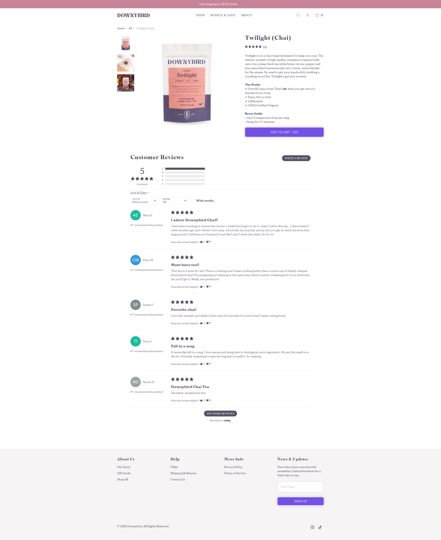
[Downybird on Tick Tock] (320, 527)
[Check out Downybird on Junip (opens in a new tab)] (227, 420)
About (246, 15)
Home (121, 28)
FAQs (174, 467)
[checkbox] (205, 200)
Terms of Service (235, 473)
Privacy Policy (233, 467)
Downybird (134, 526)
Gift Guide (123, 473)
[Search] (298, 15)
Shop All (122, 479)
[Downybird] (133, 15)
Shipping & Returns (184, 473)
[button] (183, 168)
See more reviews (220, 413)
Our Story (123, 467)
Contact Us (178, 479)
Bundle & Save (222, 15)
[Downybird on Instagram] (312, 527)
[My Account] (307, 15)
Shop (200, 15)
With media (205, 200)
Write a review (296, 158)
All (130, 28)
